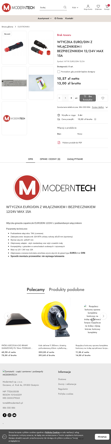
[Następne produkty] (103, 316)
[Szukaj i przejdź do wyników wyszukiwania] (65, 8)
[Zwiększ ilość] (71, 98)
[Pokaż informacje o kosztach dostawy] (95, 119)
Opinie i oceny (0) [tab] (50, 159)
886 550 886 (9, 407)
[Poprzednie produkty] (7, 316)
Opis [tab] (30, 159)
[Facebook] (4, 415)
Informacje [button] (64, 372)
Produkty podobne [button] (66, 289)
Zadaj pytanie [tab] (75, 159)
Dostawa (62, 379)
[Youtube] (14, 415)
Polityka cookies (65, 393)
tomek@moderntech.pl (13, 402)
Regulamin (63, 388)
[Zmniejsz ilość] (59, 98)
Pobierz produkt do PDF (72, 142)
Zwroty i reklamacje (67, 384)
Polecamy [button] (36, 289)
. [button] (3, 423)
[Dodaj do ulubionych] (102, 98)
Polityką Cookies (52, 432)
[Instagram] (9, 415)
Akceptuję (102, 436)
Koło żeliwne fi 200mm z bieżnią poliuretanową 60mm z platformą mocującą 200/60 (52, 346)
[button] (45, 18)
